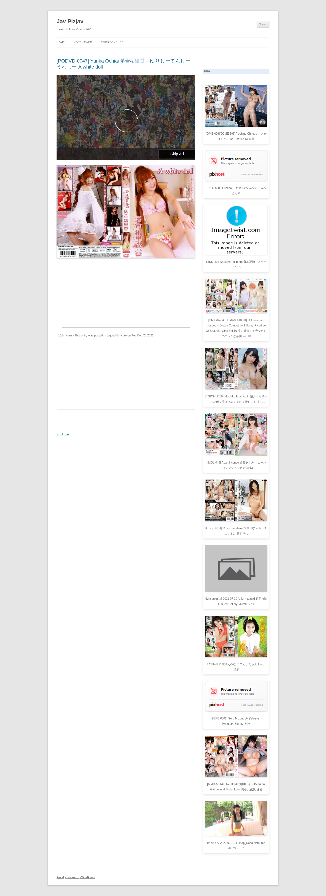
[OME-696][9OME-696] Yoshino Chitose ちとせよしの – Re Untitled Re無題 (236, 136)
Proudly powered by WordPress (76, 877)
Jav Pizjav (70, 21)
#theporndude (112, 42)
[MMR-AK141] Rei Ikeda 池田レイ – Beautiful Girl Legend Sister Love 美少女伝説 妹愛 (236, 786)
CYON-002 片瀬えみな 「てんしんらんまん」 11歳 (236, 666)
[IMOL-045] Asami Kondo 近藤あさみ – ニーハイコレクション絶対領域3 (236, 465)
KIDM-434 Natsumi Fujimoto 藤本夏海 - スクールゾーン (236, 264)
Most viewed (82, 42)
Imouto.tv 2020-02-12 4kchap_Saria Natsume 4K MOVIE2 (236, 845)
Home (61, 42)
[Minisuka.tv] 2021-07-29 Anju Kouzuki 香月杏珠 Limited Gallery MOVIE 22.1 (236, 601)
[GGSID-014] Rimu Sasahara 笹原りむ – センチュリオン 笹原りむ (236, 531)
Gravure (121, 335)
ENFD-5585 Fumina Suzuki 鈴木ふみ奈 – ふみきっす (236, 190)
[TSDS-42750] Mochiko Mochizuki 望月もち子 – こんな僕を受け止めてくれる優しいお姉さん (236, 399)
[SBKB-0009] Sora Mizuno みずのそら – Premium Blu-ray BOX (236, 721)
